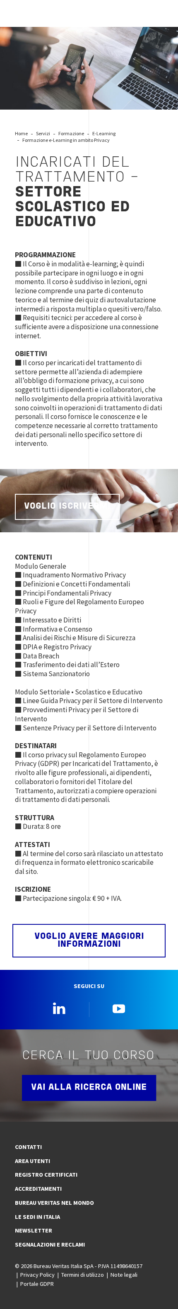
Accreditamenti (38, 1188)
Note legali (124, 1274)
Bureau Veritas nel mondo (54, 1202)
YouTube (119, 1008)
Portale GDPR (37, 1283)
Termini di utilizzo (82, 1274)
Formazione (71, 133)
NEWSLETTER (33, 1230)
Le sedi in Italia (37, 1216)
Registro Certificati (46, 1174)
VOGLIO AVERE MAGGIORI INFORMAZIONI (89, 940)
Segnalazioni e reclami (50, 1244)
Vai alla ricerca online (89, 1087)
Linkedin (59, 1008)
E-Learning (103, 133)
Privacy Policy (37, 1274)
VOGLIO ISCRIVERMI (67, 506)
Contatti (28, 1147)
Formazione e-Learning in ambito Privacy (66, 140)
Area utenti (32, 1161)
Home (21, 133)
